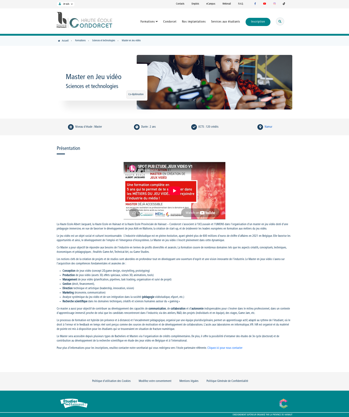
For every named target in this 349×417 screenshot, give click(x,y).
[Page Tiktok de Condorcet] (284, 4)
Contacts (180, 4)
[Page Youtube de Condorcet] (264, 4)
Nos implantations (194, 21)
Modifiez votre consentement (155, 381)
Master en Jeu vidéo (131, 40)
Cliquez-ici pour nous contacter (224, 348)
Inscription (258, 21)
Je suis (66, 4)
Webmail (226, 4)
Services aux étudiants (225, 21)
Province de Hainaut (282, 415)
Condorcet (169, 21)
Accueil (65, 40)
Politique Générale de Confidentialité (227, 381)
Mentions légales (188, 381)
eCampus (210, 4)
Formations (148, 21)
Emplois (195, 4)
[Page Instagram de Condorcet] (274, 4)
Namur (268, 126)
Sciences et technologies (103, 40)
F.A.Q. (240, 4)
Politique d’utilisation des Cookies (111, 381)
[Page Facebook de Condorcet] (255, 4)
